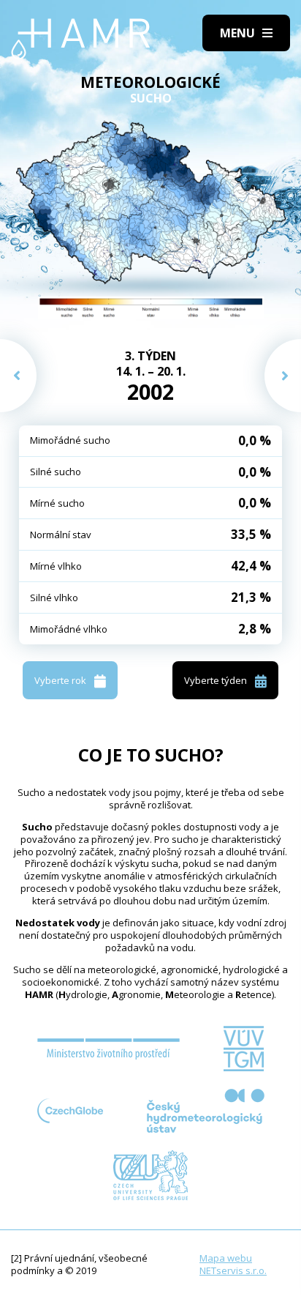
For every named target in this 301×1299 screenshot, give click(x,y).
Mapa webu (225, 1258)
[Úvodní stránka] (80, 39)
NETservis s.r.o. (233, 1270)
